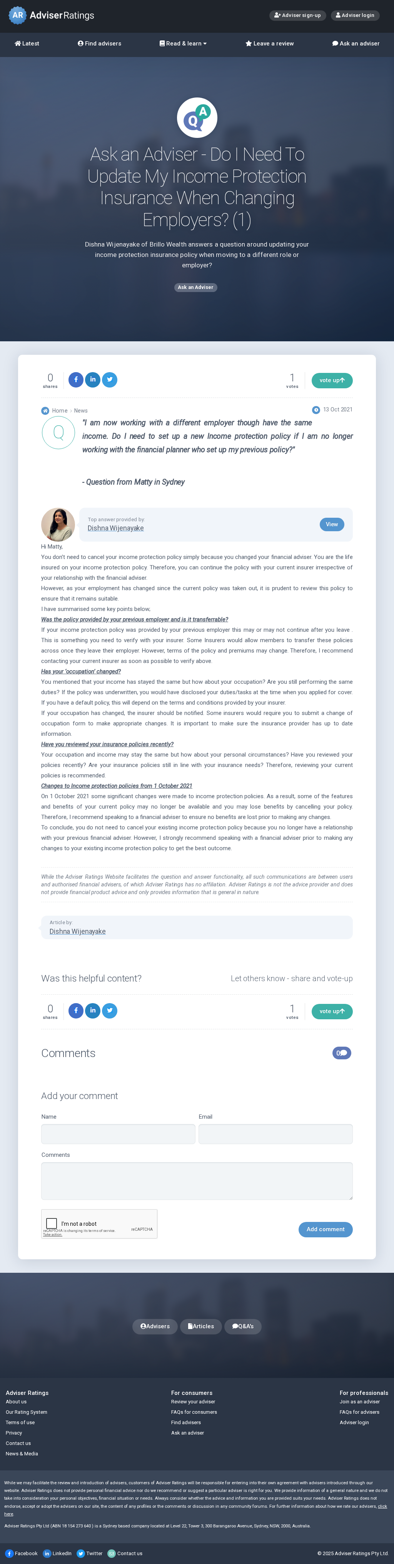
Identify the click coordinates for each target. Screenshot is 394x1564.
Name (49, 1116)
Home (59, 411)
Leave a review (273, 43)
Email (205, 1116)
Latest (30, 43)
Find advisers (102, 43)
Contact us (18, 1443)
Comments (56, 1154)
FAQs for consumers (194, 1412)
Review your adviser (193, 1402)
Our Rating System (26, 1412)
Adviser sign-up (301, 15)
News (81, 411)
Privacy (14, 1433)
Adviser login (357, 15)
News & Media (22, 1454)
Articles (203, 1326)
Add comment (326, 1229)
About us (16, 1402)
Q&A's (246, 1326)
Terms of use (20, 1422)
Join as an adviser (360, 1402)
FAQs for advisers (359, 1412)
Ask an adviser (359, 43)
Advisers (158, 1326)
